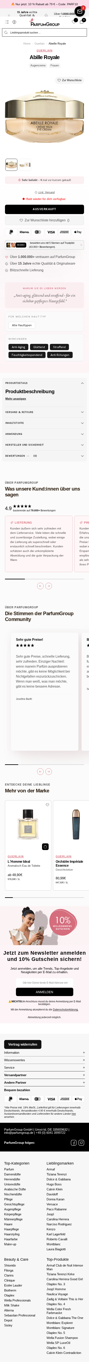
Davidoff (52, 1194)
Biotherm (10, 1290)
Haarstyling (11, 1234)
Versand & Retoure (19, 412)
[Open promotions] (80, 11)
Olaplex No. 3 (56, 1284)
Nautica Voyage (57, 1294)
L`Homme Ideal (19, 861)
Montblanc (54, 1244)
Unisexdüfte (12, 1184)
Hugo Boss (54, 1184)
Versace (52, 1204)
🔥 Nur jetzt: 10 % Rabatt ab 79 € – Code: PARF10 (44, 4)
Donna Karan (55, 1199)
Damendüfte (12, 1174)
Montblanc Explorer (60, 1323)
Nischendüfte (13, 1194)
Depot (8, 1320)
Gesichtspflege (14, 1204)
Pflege (8, 1199)
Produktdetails (16, 383)
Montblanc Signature (60, 1328)
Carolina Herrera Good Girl (65, 1279)
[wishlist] (74, 22)
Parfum (9, 1169)
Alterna (9, 1310)
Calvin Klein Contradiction (64, 1353)
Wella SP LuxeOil (58, 1343)
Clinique (9, 1280)
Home (26, 43)
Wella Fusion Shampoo (62, 1338)
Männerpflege (13, 1219)
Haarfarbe (11, 1239)
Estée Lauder (13, 1285)
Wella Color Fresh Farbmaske (59, 1311)
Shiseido (10, 1265)
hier (74, 1113)
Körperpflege (12, 1214)
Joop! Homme (56, 1289)
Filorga (8, 1270)
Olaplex (9, 1295)
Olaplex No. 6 (56, 1348)
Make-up (10, 1244)
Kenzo (51, 1229)
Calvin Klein (55, 1189)
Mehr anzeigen (15, 398)
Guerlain (39, 43)
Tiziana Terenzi (57, 1174)
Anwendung (13, 434)
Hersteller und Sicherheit (24, 444)
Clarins (9, 1275)
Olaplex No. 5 (56, 1333)
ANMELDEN (44, 992)
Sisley (8, 1325)
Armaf (51, 1169)
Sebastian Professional (19, 1315)
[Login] (14, 22)
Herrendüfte (12, 1179)
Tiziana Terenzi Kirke (61, 1274)
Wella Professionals (17, 1300)
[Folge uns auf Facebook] (73, 1142)
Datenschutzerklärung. (65, 1009)
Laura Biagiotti (56, 1249)
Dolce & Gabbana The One (65, 1318)
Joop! (50, 1214)
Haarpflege (11, 1229)
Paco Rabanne (57, 1209)
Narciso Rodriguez (59, 1224)
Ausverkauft (44, 209)
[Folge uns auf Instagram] (81, 1142)
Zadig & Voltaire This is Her (65, 1299)
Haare (8, 1224)
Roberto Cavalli (57, 1239)
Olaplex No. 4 (56, 1304)
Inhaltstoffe (14, 422)
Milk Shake (11, 1305)
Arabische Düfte (15, 1189)
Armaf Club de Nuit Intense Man (65, 1267)
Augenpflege (12, 1209)
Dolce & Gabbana (59, 1179)
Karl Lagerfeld (56, 1234)
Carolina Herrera (58, 1219)
